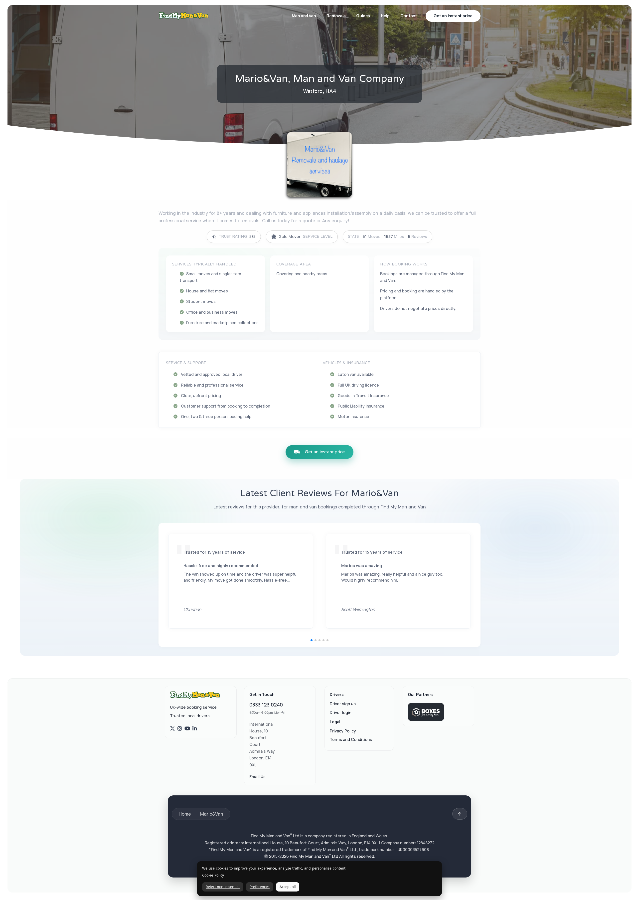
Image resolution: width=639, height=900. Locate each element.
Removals (336, 15)
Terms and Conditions (351, 739)
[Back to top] (459, 814)
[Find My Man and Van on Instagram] (179, 728)
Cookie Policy (213, 875)
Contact (408, 15)
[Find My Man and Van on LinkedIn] (194, 728)
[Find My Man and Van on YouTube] (187, 728)
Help (385, 15)
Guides (363, 15)
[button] (312, 640)
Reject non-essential (223, 886)
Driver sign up (343, 704)
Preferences (260, 886)
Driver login (340, 712)
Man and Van (304, 15)
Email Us (257, 776)
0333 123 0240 (266, 704)
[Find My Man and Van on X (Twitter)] (172, 728)
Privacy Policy (343, 731)
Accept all (288, 886)
